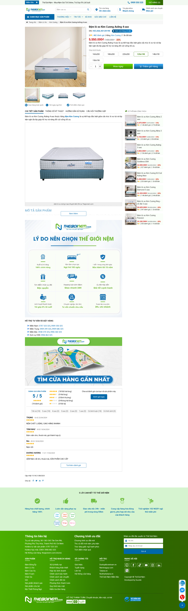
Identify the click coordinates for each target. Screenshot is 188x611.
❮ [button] (26, 95)
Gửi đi (143, 551)
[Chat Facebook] (182, 590)
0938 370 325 (44, 332)
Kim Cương (53, 22)
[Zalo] (127, 565)
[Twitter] (127, 571)
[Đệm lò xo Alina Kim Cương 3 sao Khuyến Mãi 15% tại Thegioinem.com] (130, 134)
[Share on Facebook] (33, 480)
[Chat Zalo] (182, 583)
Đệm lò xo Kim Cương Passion (146, 216)
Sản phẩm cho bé (32, 586)
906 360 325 (57, 332)
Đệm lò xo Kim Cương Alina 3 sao (149, 132)
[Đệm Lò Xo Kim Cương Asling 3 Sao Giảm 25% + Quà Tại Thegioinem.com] (130, 149)
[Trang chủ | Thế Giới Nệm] (39, 9)
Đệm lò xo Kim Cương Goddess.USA (146, 160)
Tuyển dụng (79, 568)
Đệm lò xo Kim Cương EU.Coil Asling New (149, 174)
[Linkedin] (159, 565)
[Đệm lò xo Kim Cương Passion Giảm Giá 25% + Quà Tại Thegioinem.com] (130, 219)
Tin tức (77, 17)
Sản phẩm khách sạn (33, 583)
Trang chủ (32, 22)
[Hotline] (182, 597)
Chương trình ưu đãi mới (84, 540)
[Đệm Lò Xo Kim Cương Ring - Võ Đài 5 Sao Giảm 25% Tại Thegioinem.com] (130, 205)
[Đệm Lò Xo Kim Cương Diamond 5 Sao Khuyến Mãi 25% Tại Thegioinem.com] (130, 191)
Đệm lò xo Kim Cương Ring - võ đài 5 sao (149, 202)
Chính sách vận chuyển (154, 9)
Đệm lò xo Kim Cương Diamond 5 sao (146, 188)
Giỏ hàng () (154, 2)
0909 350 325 (137, 2)
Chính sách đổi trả (57, 580)
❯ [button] (85, 95)
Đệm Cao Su (30, 571)
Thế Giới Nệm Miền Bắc (109, 577)
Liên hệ (112, 17)
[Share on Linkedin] (40, 480)
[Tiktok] (139, 565)
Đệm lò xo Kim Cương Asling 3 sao (149, 146)
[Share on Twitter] (36, 480)
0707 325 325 (44, 326)
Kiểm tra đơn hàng (57, 589)
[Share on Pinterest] (42, 480)
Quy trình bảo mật (57, 586)
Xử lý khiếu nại (56, 564)
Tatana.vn (103, 571)
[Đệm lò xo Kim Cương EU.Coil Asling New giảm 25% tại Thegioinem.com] (130, 177)
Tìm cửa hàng (104, 9)
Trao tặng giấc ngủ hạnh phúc (86, 547)
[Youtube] (146, 565)
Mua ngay (118, 66)
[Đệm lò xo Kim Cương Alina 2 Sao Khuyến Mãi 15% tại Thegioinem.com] (130, 120)
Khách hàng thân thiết (59, 568)
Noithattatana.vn (106, 574)
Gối (26, 580)
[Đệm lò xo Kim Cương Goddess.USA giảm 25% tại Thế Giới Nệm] (130, 163)
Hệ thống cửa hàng (83, 574)
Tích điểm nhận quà (82, 550)
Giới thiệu (78, 564)
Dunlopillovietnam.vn (108, 564)
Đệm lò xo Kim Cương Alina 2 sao (149, 118)
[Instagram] (152, 565)
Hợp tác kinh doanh (58, 571)
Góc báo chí (100, 17)
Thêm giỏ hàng (150, 66)
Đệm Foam (29, 574)
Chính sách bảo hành (58, 574)
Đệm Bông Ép (30, 564)
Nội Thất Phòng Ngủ (33, 589)
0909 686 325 (57, 329)
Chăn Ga (28, 577)
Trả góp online (128, 9)
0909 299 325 (45, 329)
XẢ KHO (88, 17)
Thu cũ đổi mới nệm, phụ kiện (86, 543)
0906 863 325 (46, 335)
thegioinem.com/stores (52, 553)
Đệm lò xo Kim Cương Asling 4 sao (73, 22)
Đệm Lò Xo (43, 22)
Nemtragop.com (106, 568)
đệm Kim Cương (72, 116)
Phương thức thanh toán (60, 583)
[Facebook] (133, 565)
